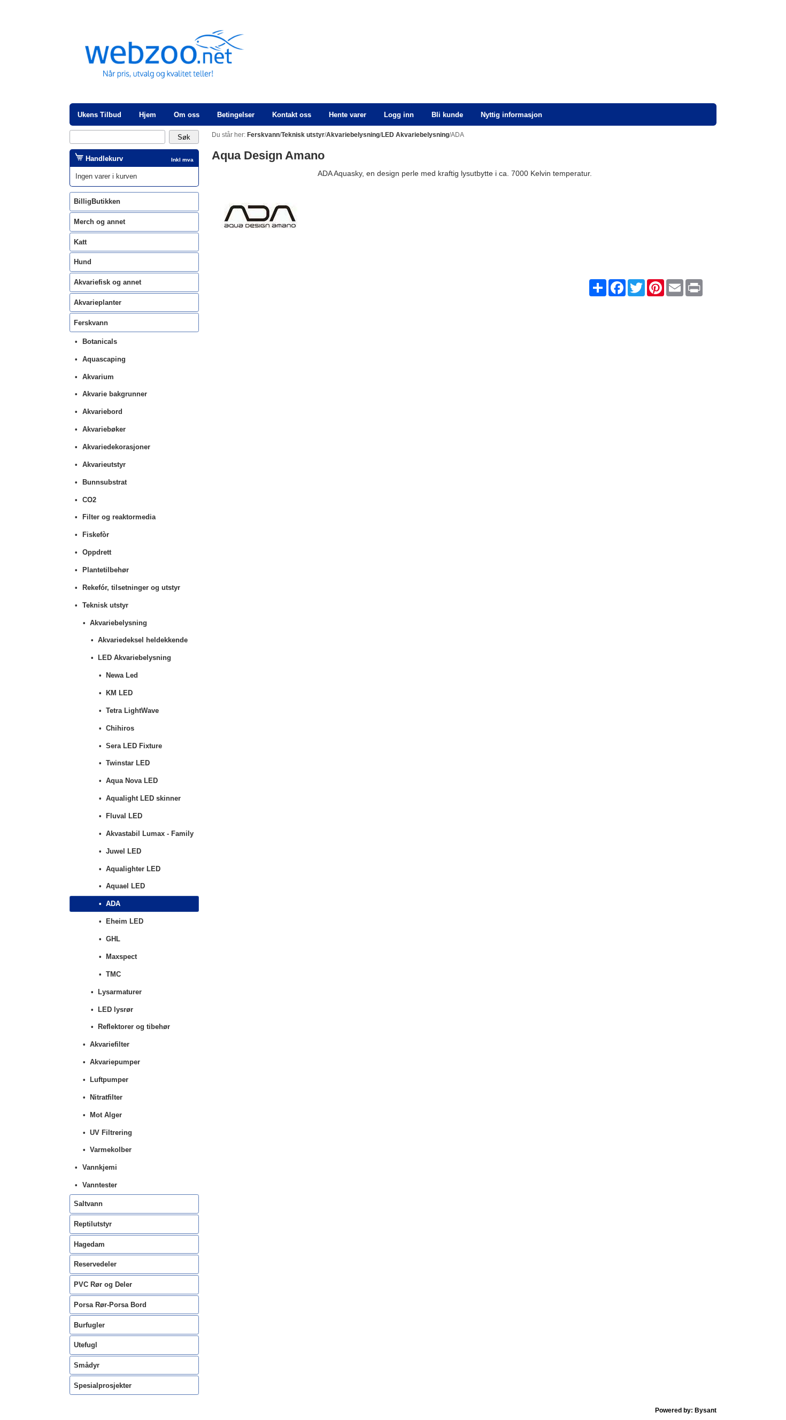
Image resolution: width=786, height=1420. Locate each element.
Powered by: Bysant (685, 1410)
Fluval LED (124, 816)
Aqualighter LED (133, 869)
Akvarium (98, 377)
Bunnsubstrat (104, 482)
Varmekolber (111, 1150)
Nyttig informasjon (511, 115)
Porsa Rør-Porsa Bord (110, 1305)
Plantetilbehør (105, 570)
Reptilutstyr (93, 1224)
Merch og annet (99, 222)
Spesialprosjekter (103, 1385)
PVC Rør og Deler (103, 1284)
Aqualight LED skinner (143, 798)
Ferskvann (91, 323)
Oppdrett (96, 552)
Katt (80, 242)
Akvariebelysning (118, 623)
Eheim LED (124, 921)
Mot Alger (106, 1115)
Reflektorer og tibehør (134, 1027)
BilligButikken (97, 201)
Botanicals (99, 341)
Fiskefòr (95, 535)
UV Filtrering (111, 1133)
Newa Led (122, 675)
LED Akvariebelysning (134, 658)
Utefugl (85, 1345)
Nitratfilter (106, 1097)
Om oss (186, 115)
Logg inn (399, 115)
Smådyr (86, 1365)
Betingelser (236, 115)
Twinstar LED (128, 763)
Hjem (147, 115)
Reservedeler (95, 1264)
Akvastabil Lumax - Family (150, 834)
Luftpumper (109, 1080)
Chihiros (120, 728)
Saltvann (88, 1204)
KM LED (119, 693)
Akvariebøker (104, 429)
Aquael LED (125, 886)
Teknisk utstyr (105, 605)
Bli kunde (447, 115)
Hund (82, 262)
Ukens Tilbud (99, 115)
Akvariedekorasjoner (116, 447)
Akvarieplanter (97, 302)
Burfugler (89, 1325)
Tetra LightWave (132, 711)
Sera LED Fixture (134, 746)
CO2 (89, 500)
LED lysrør (115, 1009)
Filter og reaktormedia (119, 517)
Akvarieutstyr (104, 464)
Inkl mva (182, 160)
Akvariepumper (115, 1062)
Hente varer (347, 115)
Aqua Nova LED (132, 781)
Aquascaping (104, 359)
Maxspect (121, 957)
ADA (113, 904)
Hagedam (89, 1244)
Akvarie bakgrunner (114, 394)
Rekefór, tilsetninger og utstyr (131, 588)
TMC (113, 974)
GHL (113, 939)
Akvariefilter (109, 1044)
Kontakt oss (291, 115)
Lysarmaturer (120, 992)
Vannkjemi (99, 1167)
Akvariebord (102, 412)
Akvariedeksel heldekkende (143, 640)
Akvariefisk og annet (107, 282)
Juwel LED (123, 851)
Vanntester (99, 1185)
